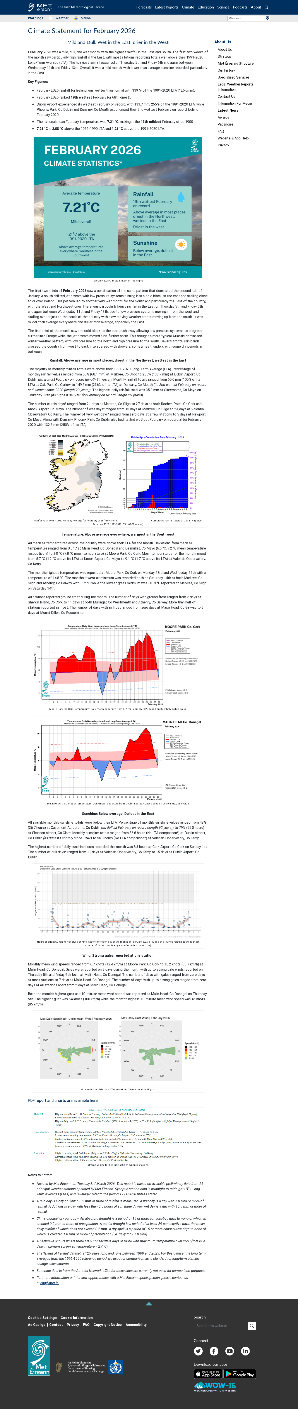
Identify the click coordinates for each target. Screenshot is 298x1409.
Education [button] (206, 7)
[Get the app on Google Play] (239, 1373)
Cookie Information (77, 1318)
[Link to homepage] (41, 1356)
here (94, 1100)
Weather (60, 18)
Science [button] (223, 7)
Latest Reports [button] (166, 7)
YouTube (229, 1351)
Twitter (198, 1351)
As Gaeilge (36, 1325)
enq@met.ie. (49, 1283)
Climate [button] (188, 7)
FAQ (86, 1325)
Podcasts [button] (240, 7)
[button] (266, 7)
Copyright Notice (108, 1325)
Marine (83, 18)
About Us (222, 42)
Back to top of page (149, 1303)
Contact (56, 1325)
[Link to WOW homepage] (215, 1387)
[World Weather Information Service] (115, 1368)
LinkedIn (245, 1351)
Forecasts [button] (144, 7)
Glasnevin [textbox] (235, 18)
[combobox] (248, 18)
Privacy (73, 1325)
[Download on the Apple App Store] (208, 1373)
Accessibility (136, 1325)
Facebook (214, 1351)
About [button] (256, 7)
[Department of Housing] (81, 1368)
